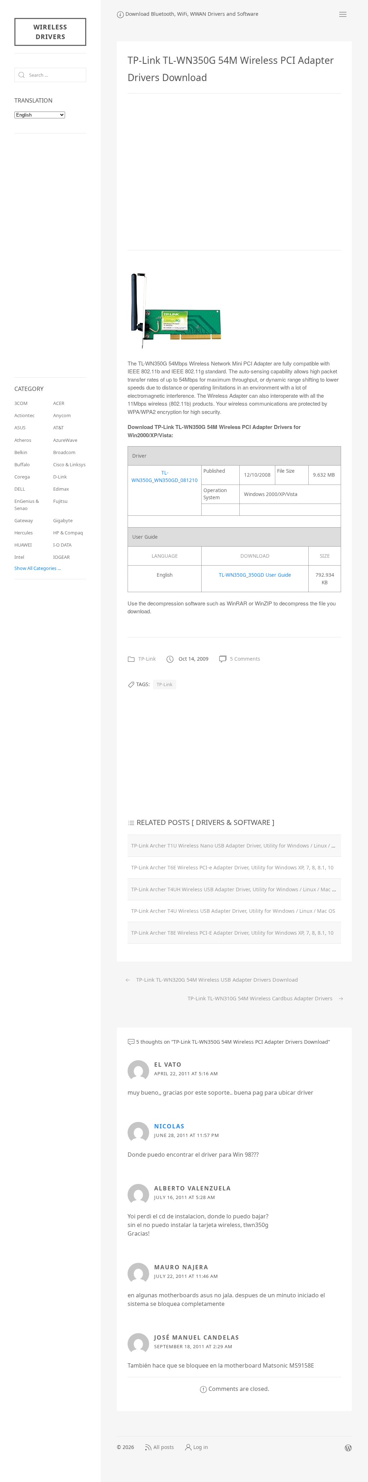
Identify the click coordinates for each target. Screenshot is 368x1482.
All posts (163, 1447)
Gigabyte (63, 520)
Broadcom (64, 452)
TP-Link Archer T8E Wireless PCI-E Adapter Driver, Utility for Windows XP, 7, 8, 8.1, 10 (232, 932)
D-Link (60, 476)
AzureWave (65, 440)
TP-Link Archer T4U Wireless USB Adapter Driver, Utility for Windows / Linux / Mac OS (233, 910)
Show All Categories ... (37, 568)
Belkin (20, 452)
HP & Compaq (68, 532)
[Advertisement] (234, 172)
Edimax (61, 489)
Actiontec (24, 415)
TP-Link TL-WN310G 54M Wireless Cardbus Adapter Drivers (261, 998)
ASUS (20, 427)
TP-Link (147, 658)
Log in (200, 1447)
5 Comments (245, 658)
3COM (21, 403)
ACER (58, 403)
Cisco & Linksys (69, 464)
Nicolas (169, 1126)
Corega (22, 476)
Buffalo (22, 464)
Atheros (22, 440)
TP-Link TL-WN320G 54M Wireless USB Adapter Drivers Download (216, 979)
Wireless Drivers (50, 32)
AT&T (58, 427)
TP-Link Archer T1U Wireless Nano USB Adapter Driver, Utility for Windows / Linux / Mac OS (240, 845)
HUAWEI (23, 545)
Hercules (23, 532)
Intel (19, 557)
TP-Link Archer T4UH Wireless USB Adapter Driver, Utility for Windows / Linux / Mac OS (235, 889)
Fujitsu (60, 501)
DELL (19, 489)
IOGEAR (61, 557)
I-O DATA (62, 545)
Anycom (62, 415)
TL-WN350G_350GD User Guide (255, 575)
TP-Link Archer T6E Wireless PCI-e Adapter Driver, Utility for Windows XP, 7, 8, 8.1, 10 (232, 867)
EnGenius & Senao (26, 504)
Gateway (23, 520)
